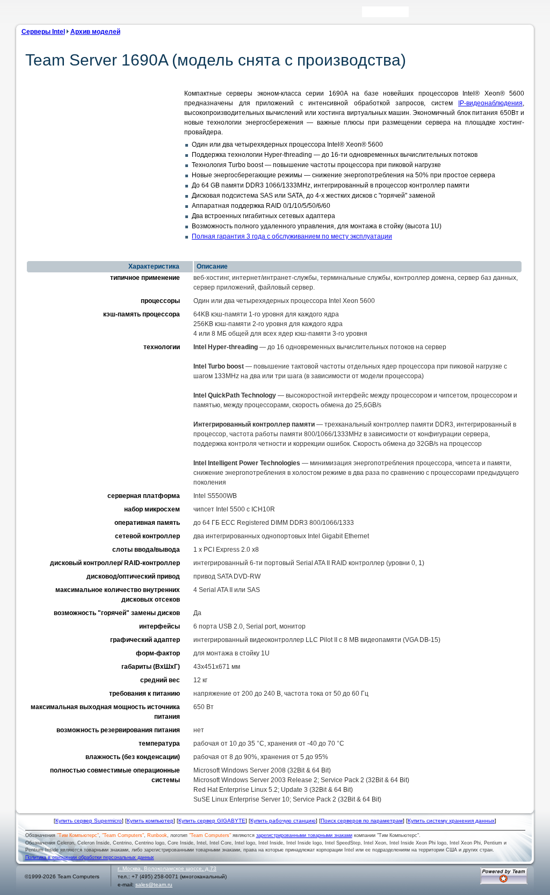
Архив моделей (95, 31)
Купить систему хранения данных (451, 821)
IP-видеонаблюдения (490, 103)
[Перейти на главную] (38, 15)
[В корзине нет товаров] (525, 11)
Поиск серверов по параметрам (362, 821)
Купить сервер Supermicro (88, 821)
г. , (167, 868)
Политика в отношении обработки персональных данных (89, 857)
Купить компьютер (150, 821)
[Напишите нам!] (431, 14)
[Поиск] (416, 14)
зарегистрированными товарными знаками (304, 835)
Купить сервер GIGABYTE (211, 821)
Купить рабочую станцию (283, 821)
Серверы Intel (43, 31)
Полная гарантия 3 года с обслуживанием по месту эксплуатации (292, 236)
